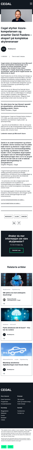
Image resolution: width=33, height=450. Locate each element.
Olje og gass (20, 399)
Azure (4, 79)
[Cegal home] (6, 4)
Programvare (4, 401)
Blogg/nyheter (4, 411)
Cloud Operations (5, 399)
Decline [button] (10, 446)
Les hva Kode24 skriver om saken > (10, 203)
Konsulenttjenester (6, 404)
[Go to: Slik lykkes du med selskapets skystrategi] (16, 289)
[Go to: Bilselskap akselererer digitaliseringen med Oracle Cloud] (16, 359)
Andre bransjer (21, 404)
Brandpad (3, 417)
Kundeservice (21, 411)
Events (3, 415)
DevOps (4, 108)
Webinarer (3, 413)
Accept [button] (3, 446)
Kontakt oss (16, 250)
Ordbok (3, 420)
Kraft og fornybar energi (23, 401)
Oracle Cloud (26, 174)
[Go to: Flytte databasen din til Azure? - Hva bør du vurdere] (16, 324)
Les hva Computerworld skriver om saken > (12, 200)
